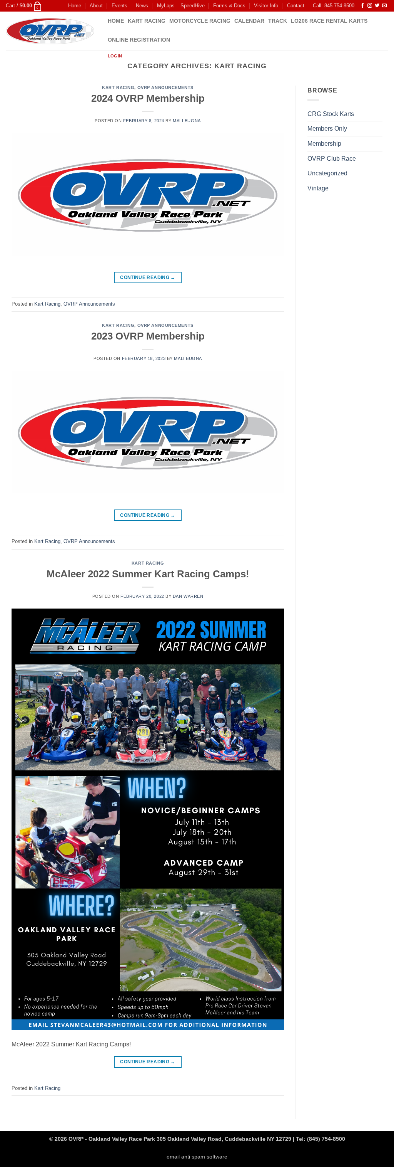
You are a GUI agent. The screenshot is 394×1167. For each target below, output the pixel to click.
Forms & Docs (229, 5)
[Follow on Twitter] (377, 5)
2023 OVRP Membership (148, 336)
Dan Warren (188, 596)
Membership (324, 143)
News (142, 5)
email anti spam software (197, 1157)
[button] (24, 6)
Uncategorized (327, 173)
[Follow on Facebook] (362, 5)
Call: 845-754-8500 (333, 5)
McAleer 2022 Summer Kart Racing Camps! (148, 573)
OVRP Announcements (165, 87)
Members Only (327, 128)
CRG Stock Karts (330, 114)
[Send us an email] (384, 5)
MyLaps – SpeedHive (181, 5)
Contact (295, 5)
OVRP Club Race (331, 158)
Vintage (318, 188)
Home (74, 5)
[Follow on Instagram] (369, 5)
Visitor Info (266, 5)
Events (119, 5)
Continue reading (147, 277)
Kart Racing (118, 87)
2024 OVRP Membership (148, 98)
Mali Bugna (187, 120)
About (96, 5)
